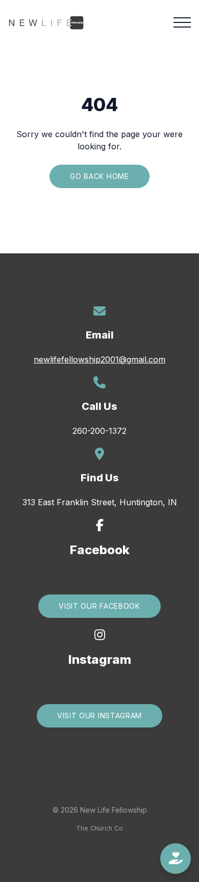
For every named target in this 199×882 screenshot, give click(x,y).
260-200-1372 (99, 431)
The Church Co (99, 828)
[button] (182, 22)
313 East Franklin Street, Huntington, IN (99, 502)
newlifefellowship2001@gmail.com (99, 359)
